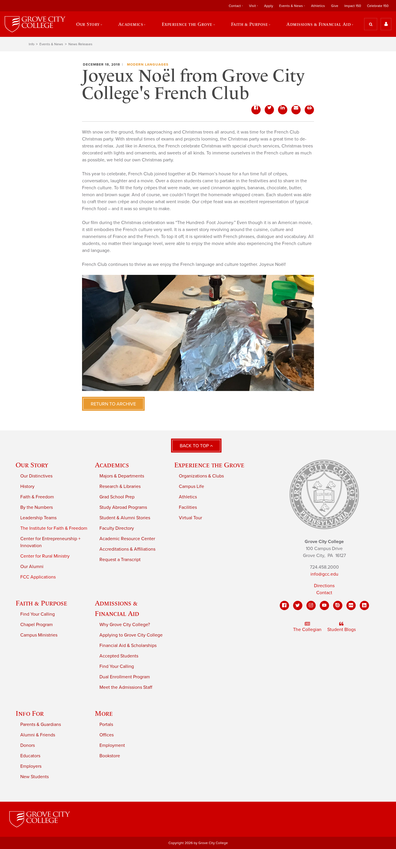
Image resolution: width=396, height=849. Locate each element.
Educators (30, 756)
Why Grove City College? (124, 625)
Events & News (51, 44)
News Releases (80, 44)
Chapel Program (36, 625)
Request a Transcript (120, 560)
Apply (268, 6)
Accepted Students (118, 656)
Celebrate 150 (377, 6)
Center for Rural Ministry (45, 556)
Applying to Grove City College (131, 635)
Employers (30, 766)
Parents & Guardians (40, 724)
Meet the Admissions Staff (125, 687)
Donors (27, 745)
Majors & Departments (121, 476)
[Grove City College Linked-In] (364, 605)
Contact (324, 593)
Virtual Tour (190, 518)
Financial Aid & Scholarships (128, 645)
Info (31, 44)
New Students (34, 777)
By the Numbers (36, 507)
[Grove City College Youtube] (324, 605)
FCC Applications (38, 577)
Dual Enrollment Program (124, 677)
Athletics (318, 6)
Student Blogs (341, 629)
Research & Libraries (120, 486)
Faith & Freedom (37, 497)
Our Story (32, 465)
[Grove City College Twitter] (297, 605)
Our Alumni (31, 566)
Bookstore (109, 756)
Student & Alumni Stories (124, 518)
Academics (112, 465)
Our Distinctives (36, 476)
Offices (106, 735)
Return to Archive (113, 404)
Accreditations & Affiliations (127, 549)
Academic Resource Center (127, 539)
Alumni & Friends (37, 735)
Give (334, 6)
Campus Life (191, 486)
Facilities (188, 507)
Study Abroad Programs (123, 507)
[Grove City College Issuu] (337, 605)
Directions (324, 586)
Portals (106, 724)
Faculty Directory (116, 528)
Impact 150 (352, 6)
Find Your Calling (37, 614)
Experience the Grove (209, 465)
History (27, 486)
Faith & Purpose (41, 603)
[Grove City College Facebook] (284, 605)
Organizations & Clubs (201, 476)
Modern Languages (147, 64)
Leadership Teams (38, 518)
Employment (112, 745)
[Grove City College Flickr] (351, 605)
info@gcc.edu (324, 574)
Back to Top (195, 446)
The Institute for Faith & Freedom (53, 528)
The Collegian (307, 629)
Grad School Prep (117, 497)
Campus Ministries (38, 635)
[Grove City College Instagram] (311, 605)
